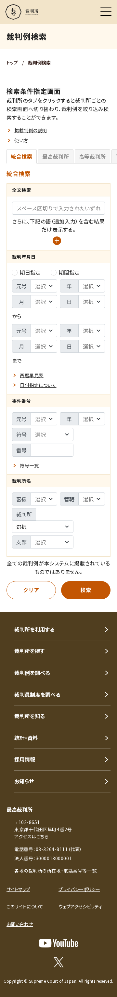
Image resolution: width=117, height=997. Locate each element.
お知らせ (24, 781)
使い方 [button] (21, 140)
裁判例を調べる (32, 673)
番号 (21, 450)
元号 (21, 286)
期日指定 (30, 272)
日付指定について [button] (38, 385)
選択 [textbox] (21, 527)
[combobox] (42, 526)
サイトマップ (18, 889)
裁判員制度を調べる (37, 694)
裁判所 (24, 514)
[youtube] (58, 943)
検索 (85, 590)
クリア (31, 590)
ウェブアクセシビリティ (80, 906)
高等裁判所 (92, 156)
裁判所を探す (29, 651)
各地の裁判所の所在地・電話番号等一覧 (55, 870)
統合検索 (21, 156)
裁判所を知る (29, 716)
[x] (59, 962)
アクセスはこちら (31, 836)
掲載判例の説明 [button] (30, 130)
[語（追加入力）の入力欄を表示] (57, 240)
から (16, 316)
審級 (21, 499)
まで (17, 360)
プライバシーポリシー (79, 889)
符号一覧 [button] (29, 465)
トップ (12, 62)
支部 (21, 542)
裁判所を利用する (34, 629)
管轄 (69, 499)
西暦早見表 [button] (32, 375)
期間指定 (69, 272)
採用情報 (24, 759)
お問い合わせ (19, 924)
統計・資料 (26, 738)
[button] (103, 603)
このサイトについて (24, 906)
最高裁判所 (55, 156)
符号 (21, 434)
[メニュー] (106, 12)
